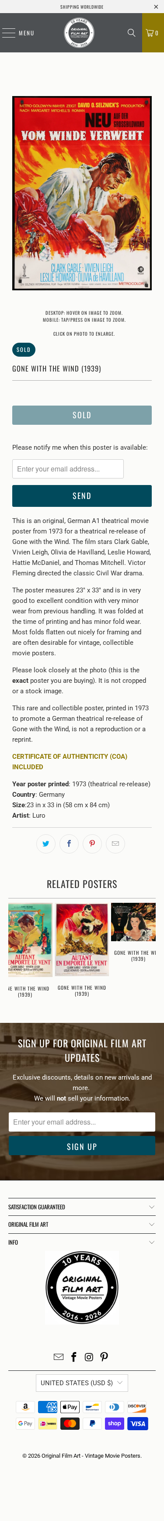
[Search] (131, 32)
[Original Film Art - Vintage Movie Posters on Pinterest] (104, 1358)
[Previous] (19, 194)
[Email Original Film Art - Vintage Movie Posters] (59, 1358)
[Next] (145, 194)
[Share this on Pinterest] (92, 843)
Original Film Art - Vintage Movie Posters (91, 1455)
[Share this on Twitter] (46, 843)
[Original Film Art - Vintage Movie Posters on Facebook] (73, 1358)
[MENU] (4, 32)
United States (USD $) (77, 1383)
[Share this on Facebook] (69, 843)
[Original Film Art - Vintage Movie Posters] (79, 32)
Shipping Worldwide (82, 6)
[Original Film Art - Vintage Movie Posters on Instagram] (89, 1358)
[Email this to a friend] (115, 843)
